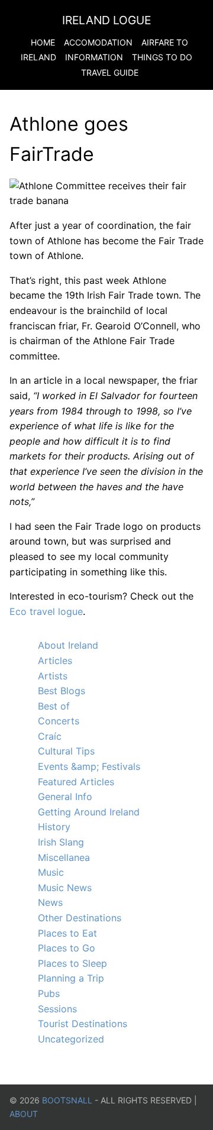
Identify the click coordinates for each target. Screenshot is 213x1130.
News (50, 902)
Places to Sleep (72, 963)
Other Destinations (79, 918)
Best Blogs (61, 691)
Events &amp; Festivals (89, 766)
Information (94, 57)
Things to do (162, 57)
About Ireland (68, 645)
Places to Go (66, 948)
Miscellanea (64, 857)
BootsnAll (67, 1100)
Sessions (57, 1009)
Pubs (49, 993)
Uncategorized (71, 1039)
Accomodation (98, 42)
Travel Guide (109, 72)
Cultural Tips (66, 751)
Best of (54, 706)
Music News (65, 887)
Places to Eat (67, 933)
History (54, 827)
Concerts (58, 721)
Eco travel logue (46, 611)
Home (43, 42)
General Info (65, 796)
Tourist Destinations (82, 1023)
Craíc (50, 736)
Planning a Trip (71, 978)
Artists (52, 676)
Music (51, 872)
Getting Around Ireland (89, 812)
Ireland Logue (106, 20)
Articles (55, 660)
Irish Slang (61, 842)
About (23, 1114)
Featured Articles (76, 782)
